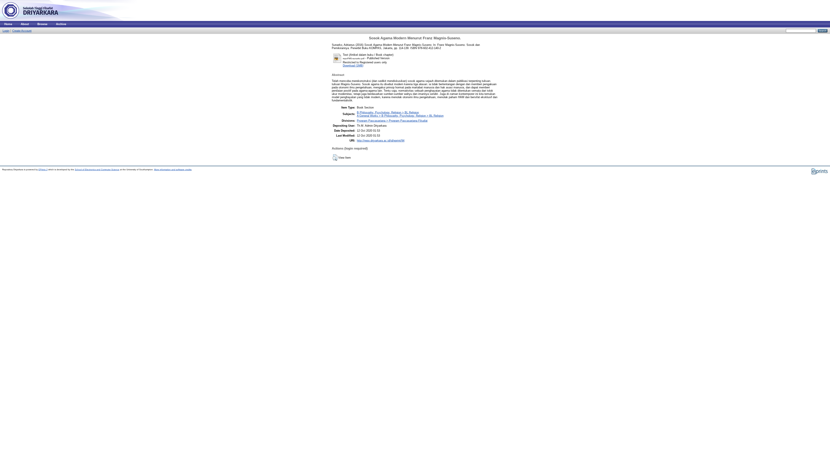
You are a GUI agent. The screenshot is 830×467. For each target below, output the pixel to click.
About (25, 24)
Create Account (22, 30)
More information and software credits (173, 169)
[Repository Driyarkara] (30, 20)
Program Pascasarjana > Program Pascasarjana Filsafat (392, 120)
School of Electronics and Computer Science (97, 169)
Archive (61, 24)
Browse (42, 24)
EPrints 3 (43, 169)
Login (6, 30)
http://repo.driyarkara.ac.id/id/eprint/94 (380, 140)
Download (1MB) (353, 65)
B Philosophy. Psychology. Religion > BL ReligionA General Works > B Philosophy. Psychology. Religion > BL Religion (400, 114)
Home (8, 24)
